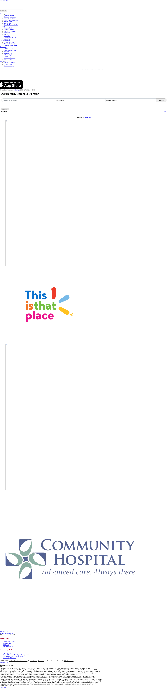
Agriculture (4, 109)
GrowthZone (87, 117)
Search (162, 100)
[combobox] (80, 100)
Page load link (4, 662)
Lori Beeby (16, 90)
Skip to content (4, 0)
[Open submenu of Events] (4, 14)
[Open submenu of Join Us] (5, 61)
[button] (161, 112)
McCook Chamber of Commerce (18, 661)
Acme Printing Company (37, 661)
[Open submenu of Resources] (6, 47)
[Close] (0, 664)
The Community (69, 661)
